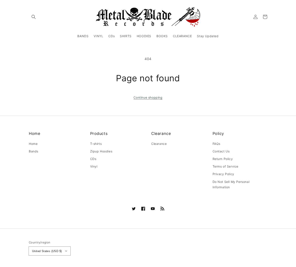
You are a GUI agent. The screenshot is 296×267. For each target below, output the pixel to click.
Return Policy (223, 159)
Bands (33, 151)
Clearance (159, 143)
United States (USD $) (47, 251)
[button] (33, 17)
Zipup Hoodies (101, 151)
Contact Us (221, 151)
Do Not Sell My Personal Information (231, 184)
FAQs (216, 143)
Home (33, 143)
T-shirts (96, 143)
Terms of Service (226, 166)
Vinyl (94, 166)
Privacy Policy (223, 174)
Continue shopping (147, 97)
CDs (93, 159)
